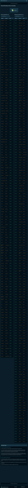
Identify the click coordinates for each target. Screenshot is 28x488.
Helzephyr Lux (20, 59)
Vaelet (19, 312)
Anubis (2, 87)
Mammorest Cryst (20, 92)
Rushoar (6, 268)
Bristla (6, 126)
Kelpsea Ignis (6, 167)
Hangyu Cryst (6, 69)
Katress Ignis (2, 157)
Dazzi (6, 201)
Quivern (20, 118)
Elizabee (20, 105)
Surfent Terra (2, 69)
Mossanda (20, 139)
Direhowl (6, 322)
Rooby (6, 229)
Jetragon (20, 43)
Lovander (2, 325)
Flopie (6, 162)
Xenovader (20, 152)
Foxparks (6, 95)
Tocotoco (20, 392)
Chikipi (6, 20)
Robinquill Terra (7, 348)
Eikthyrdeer (2, 317)
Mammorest (20, 95)
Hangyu (6, 77)
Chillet (2, 224)
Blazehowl (2, 167)
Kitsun (2, 237)
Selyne (19, 113)
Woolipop (6, 216)
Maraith (6, 247)
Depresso (20, 402)
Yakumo (2, 330)
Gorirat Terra (6, 343)
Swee (6, 144)
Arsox (2, 206)
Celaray (2, 273)
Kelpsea (6, 180)
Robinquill (24, 309)
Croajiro (2, 214)
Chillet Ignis (2, 211)
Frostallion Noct (20, 46)
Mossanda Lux (20, 131)
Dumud (2, 291)
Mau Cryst (6, 64)
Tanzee (6, 185)
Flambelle (6, 108)
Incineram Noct (3, 95)
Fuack (6, 121)
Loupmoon (2, 340)
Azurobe (2, 28)
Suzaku (20, 33)
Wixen (6, 232)
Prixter (19, 121)
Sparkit (6, 87)
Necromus (20, 38)
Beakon (20, 69)
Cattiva (6, 51)
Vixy (5, 46)
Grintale (2, 33)
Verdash (2, 353)
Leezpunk (6, 263)
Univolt (2, 152)
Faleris (19, 126)
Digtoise (2, 255)
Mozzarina (2, 309)
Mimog (6, 198)
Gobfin (6, 291)
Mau (5, 28)
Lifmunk (6, 82)
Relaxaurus (20, 90)
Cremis (6, 38)
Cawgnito (6, 304)
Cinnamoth (2, 25)
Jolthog (6, 113)
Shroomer (2, 175)
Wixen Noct (6, 237)
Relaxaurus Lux (20, 87)
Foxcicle (2, 193)
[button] (26, 0)
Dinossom (2, 229)
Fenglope (2, 348)
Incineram (2, 105)
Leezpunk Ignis (7, 245)
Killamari (6, 157)
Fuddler (6, 193)
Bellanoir (20, 20)
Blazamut (20, 28)
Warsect (20, 108)
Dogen (2, 131)
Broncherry (2, 263)
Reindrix (2, 278)
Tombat (2, 188)
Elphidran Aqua (3, 46)
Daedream (6, 188)
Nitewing (20, 136)
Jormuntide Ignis (20, 100)
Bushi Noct (2, 121)
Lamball (6, 33)
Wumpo (20, 149)
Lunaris (6, 281)
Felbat (19, 299)
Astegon (20, 56)
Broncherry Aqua (2, 245)
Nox (5, 214)
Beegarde (6, 309)
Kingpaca (20, 154)
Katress (2, 162)
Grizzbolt (20, 64)
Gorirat (6, 325)
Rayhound (2, 183)
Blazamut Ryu (20, 25)
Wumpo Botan (2, 20)
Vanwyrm (2, 126)
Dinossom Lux (20, 245)
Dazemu (2, 144)
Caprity (2, 322)
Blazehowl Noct (3, 139)
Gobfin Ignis (6, 278)
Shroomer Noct (3, 180)
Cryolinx (20, 51)
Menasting (20, 82)
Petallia (2, 198)
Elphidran (2, 56)
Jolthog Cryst (20, 397)
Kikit (5, 255)
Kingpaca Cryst (20, 144)
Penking (2, 38)
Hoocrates (20, 405)
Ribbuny (6, 131)
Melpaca (2, 286)
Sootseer (2, 64)
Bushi (1, 118)
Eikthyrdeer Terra (2, 296)
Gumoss (6, 183)
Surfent (2, 77)
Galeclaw (6, 330)
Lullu (1, 304)
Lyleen (19, 77)
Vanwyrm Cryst (3, 113)
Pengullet (6, 118)
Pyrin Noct (20, 74)
